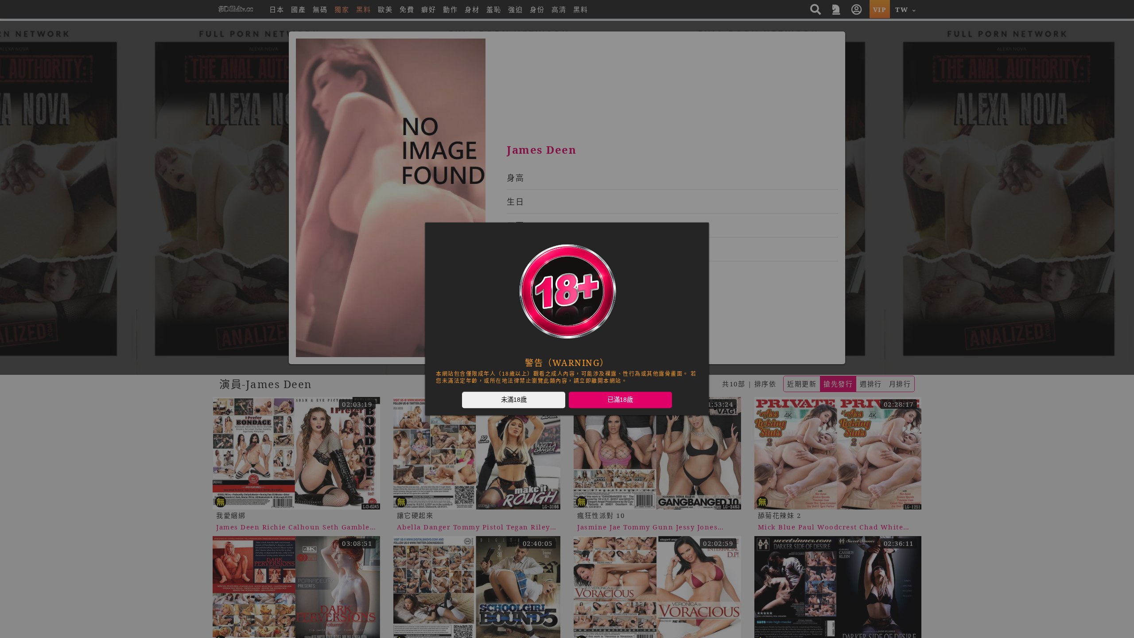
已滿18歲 (620, 399)
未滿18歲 (514, 399)
